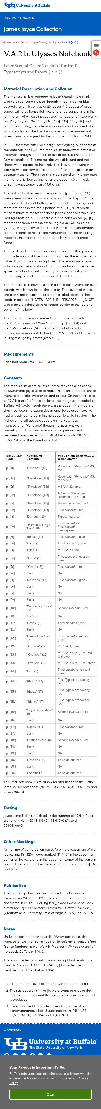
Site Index (14, 1030)
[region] (50, 1082)
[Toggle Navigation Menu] (96, 49)
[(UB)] (50, 7)
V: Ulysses (55, 42)
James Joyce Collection (33, 28)
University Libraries (19, 18)
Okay (50, 1094)
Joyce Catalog (39, 42)
